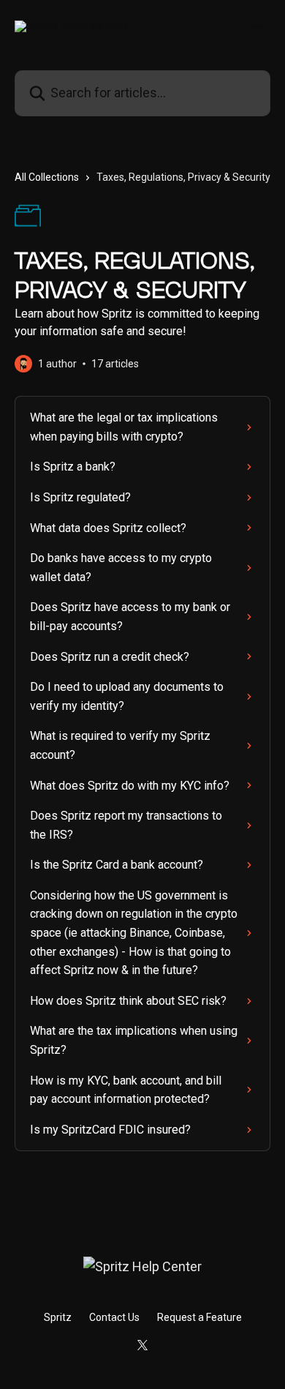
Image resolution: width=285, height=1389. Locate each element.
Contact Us (114, 1317)
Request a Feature (199, 1317)
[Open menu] (257, 26)
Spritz (58, 1317)
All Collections (47, 177)
